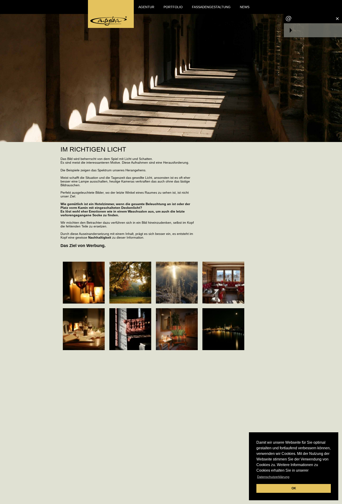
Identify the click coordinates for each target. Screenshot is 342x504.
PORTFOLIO (173, 7)
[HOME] (111, 14)
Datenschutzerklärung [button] (273, 477)
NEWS (244, 7)
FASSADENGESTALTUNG (211, 7)
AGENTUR (146, 7)
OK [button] (294, 488)
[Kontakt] (288, 18)
